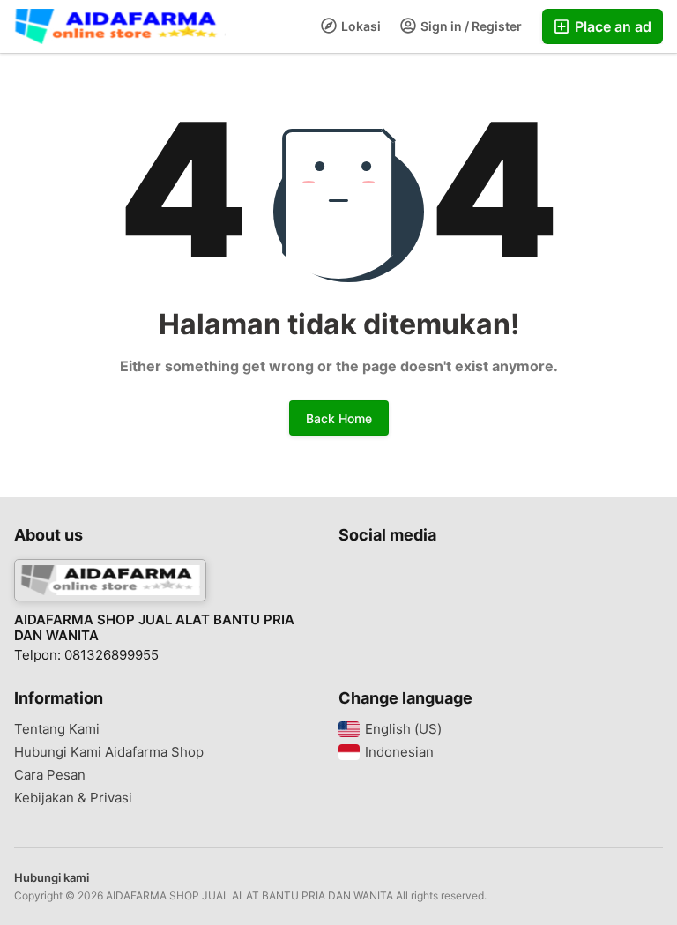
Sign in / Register (470, 26)
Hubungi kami (51, 877)
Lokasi (359, 26)
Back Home (339, 418)
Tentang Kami (57, 729)
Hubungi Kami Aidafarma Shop (109, 752)
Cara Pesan (50, 775)
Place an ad (611, 26)
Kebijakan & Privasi (73, 798)
